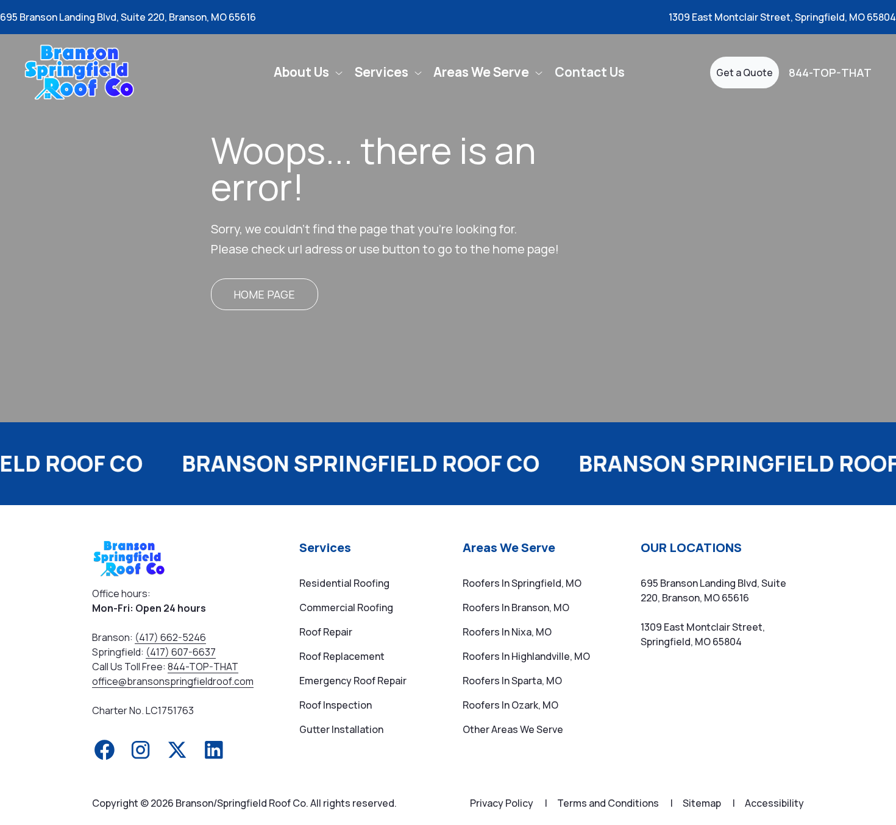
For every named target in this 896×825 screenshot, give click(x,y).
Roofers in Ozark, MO (510, 705)
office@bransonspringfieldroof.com (173, 681)
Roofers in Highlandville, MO (526, 656)
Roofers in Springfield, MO (522, 583)
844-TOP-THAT (830, 72)
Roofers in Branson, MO (516, 607)
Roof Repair (325, 632)
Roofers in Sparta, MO (512, 680)
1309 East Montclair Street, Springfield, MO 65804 (782, 17)
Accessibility (774, 803)
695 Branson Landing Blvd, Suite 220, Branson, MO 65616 (128, 17)
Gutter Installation (341, 729)
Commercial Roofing (346, 607)
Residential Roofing (344, 583)
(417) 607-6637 (181, 652)
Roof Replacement (342, 656)
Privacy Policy (508, 803)
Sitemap (709, 803)
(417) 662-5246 (170, 637)
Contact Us (590, 71)
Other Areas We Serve (513, 729)
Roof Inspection (335, 705)
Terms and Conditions (615, 803)
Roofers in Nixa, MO (507, 632)
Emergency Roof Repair (353, 680)
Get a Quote (744, 72)
